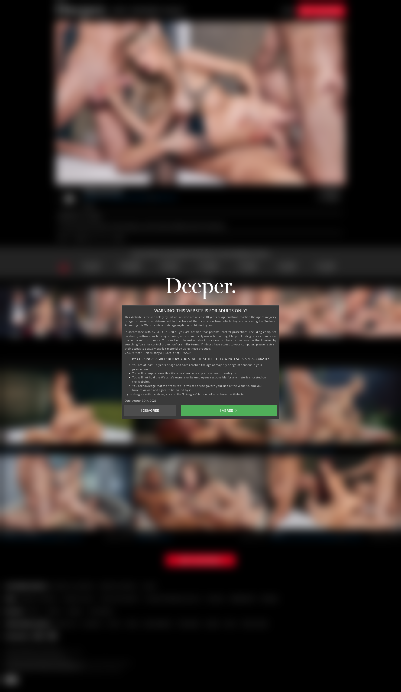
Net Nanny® (154, 353)
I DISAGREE (150, 410)
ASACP (187, 353)
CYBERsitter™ (134, 353)
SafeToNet (172, 353)
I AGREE (226, 410)
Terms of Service (193, 386)
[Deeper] (200, 290)
